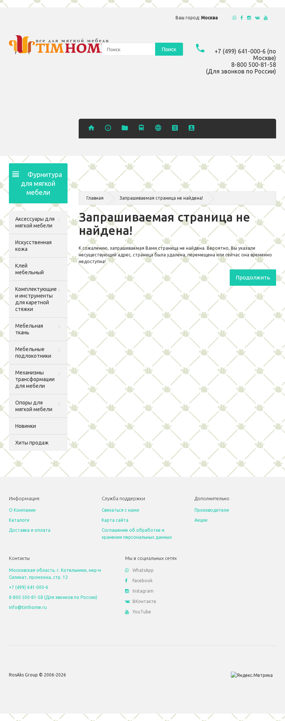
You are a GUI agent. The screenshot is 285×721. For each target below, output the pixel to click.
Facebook (142, 580)
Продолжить (253, 277)
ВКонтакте (144, 601)
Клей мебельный (29, 269)
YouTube (141, 611)
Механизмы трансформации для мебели (35, 379)
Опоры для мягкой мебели (33, 406)
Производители (211, 510)
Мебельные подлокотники (33, 352)
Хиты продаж (32, 443)
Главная (95, 198)
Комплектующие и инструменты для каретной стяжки (36, 299)
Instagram (143, 591)
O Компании (22, 510)
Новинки (25, 426)
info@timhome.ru (28, 607)
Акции (200, 520)
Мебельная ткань (29, 329)
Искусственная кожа (33, 245)
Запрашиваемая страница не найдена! (161, 198)
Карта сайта (115, 520)
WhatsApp (143, 570)
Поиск (169, 49)
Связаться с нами (120, 510)
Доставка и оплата (29, 530)
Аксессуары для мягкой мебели (35, 222)
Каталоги (19, 520)
